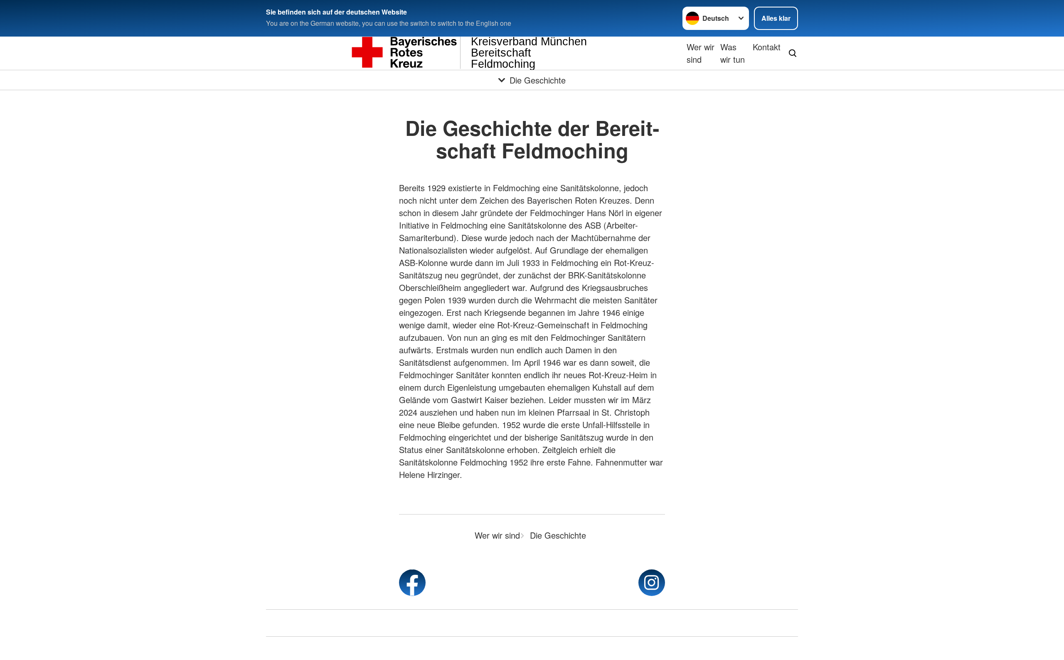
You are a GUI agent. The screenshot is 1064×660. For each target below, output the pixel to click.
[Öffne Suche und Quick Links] (792, 53)
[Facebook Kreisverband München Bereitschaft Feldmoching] (412, 582)
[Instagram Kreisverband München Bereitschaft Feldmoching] (651, 582)
